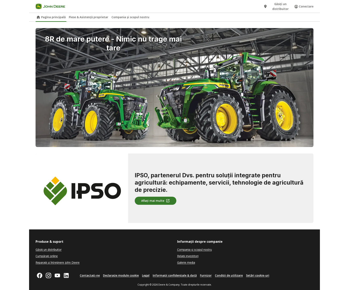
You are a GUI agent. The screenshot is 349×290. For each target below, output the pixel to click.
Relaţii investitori (188, 256)
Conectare (306, 6)
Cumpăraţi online (47, 256)
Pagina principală (53, 17)
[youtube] (57, 275)
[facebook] (40, 275)
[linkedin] (66, 275)
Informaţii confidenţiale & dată (175, 275)
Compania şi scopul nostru (130, 17)
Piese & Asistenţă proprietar (88, 17)
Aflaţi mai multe (152, 201)
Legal (145, 275)
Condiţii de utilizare (229, 275)
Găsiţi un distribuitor (49, 249)
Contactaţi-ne (90, 275)
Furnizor (206, 275)
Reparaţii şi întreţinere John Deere (58, 262)
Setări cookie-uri (257, 275)
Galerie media (186, 262)
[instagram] (48, 275)
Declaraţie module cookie (121, 275)
